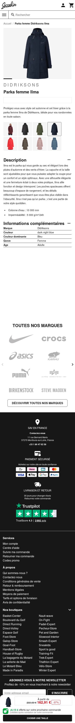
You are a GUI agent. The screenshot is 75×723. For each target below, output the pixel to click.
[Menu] (4, 15)
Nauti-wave (46, 616)
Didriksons (21, 84)
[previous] (2, 364)
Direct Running (12, 624)
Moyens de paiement (16, 594)
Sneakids (45, 645)
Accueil (7, 23)
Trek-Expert (46, 658)
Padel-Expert (47, 624)
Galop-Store (10, 641)
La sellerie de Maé (14, 662)
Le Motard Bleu (12, 666)
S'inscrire (60, 693)
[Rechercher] (13, 15)
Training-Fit (46, 653)
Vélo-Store (45, 666)
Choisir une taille (37, 718)
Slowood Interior (49, 637)
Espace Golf (10, 632)
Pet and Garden (48, 632)
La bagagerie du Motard (17, 658)
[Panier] (71, 5)
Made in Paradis (13, 670)
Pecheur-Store (48, 628)
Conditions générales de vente (22, 581)
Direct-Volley (10, 628)
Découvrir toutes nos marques (37, 403)
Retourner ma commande (18, 556)
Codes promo (11, 560)
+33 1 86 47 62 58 (37, 444)
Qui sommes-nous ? (15, 573)
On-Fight (44, 620)
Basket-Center (12, 616)
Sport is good (47, 649)
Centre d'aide (11, 548)
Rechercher (23, 15)
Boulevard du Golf (14, 620)
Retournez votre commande (37, 498)
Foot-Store (9, 637)
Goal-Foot (9, 645)
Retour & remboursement (18, 585)
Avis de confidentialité (16, 602)
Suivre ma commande (16, 552)
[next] (72, 364)
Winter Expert (47, 670)
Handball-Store (12, 649)
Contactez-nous (37, 433)
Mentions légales (13, 590)
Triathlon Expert (48, 662)
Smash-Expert (48, 641)
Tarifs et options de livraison (20, 598)
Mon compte (10, 544)
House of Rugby (13, 653)
